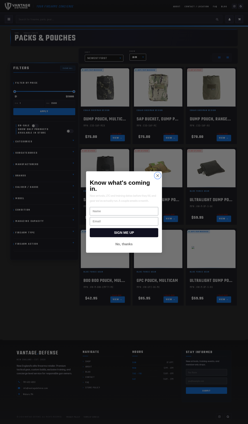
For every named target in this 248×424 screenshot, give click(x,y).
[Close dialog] (158, 176)
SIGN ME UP (124, 233)
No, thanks (124, 244)
